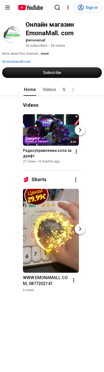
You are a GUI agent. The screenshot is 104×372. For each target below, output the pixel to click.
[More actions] (76, 151)
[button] (73, 89)
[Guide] (7, 7)
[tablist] (52, 89)
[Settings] (68, 7)
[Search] (57, 7)
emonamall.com (18, 62)
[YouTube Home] (30, 7)
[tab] (29, 89)
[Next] (80, 130)
